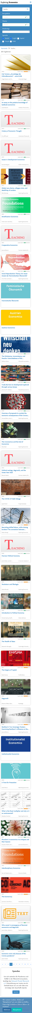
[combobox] (16, 32)
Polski (14, 41)
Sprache (5, 35)
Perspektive (6, 14)
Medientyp (5, 29)
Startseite (4, 48)
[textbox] (16, 32)
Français (7, 41)
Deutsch (7, 38)
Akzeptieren (17, 1010)
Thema (4, 21)
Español (22, 38)
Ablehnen (7, 1010)
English (14, 38)
